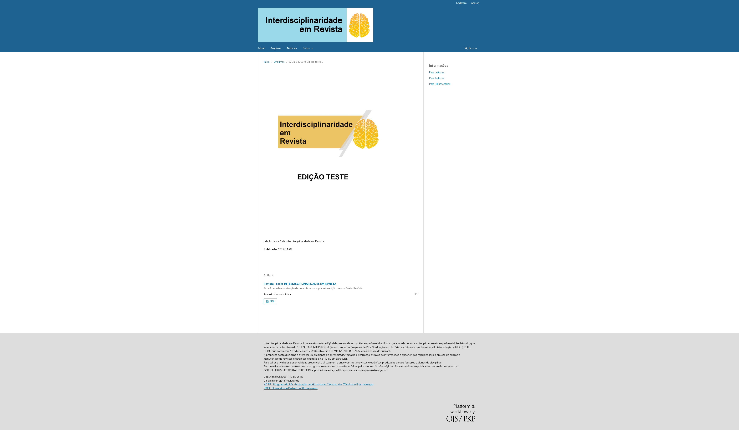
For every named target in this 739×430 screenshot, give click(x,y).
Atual (261, 48)
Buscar (472, 48)
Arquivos (275, 48)
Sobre (307, 48)
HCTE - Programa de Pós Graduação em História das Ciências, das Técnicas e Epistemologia (318, 384)
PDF (271, 301)
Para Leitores (436, 72)
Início (267, 61)
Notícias (292, 48)
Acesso (475, 2)
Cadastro (461, 2)
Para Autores (436, 78)
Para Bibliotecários (439, 83)
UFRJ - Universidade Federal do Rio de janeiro (291, 388)
